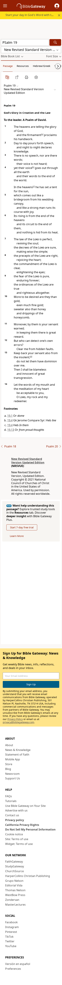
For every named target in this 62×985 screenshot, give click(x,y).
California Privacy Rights (22, 825)
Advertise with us (16, 810)
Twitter (9, 941)
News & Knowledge (17, 750)
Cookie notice (14, 834)
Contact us (12, 815)
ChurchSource (14, 871)
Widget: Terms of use (19, 844)
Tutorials (11, 801)
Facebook (11, 922)
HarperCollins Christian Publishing (27, 876)
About (9, 745)
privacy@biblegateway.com (18, 722)
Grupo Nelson (14, 881)
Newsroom (12, 774)
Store (8, 764)
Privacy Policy (15, 719)
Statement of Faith (17, 754)
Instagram (12, 927)
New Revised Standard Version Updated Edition (27, 460)
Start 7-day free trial (22, 527)
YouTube (10, 946)
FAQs (8, 796)
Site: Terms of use (16, 839)
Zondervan (12, 900)
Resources (23, 66)
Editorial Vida (13, 885)
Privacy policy (14, 820)
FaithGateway (14, 861)
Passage (8, 66)
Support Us (12, 778)
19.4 (10, 420)
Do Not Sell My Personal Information (30, 829)
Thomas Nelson (15, 890)
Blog (8, 769)
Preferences (13, 969)
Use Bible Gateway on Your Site (25, 806)
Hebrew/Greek (41, 66)
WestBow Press (15, 895)
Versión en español (17, 964)
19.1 (10, 416)
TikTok (9, 937)
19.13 (10, 430)
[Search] (55, 42)
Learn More (17, 536)
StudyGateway (14, 866)
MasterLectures (15, 904)
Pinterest (11, 932)
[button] (56, 5)
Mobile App (12, 759)
